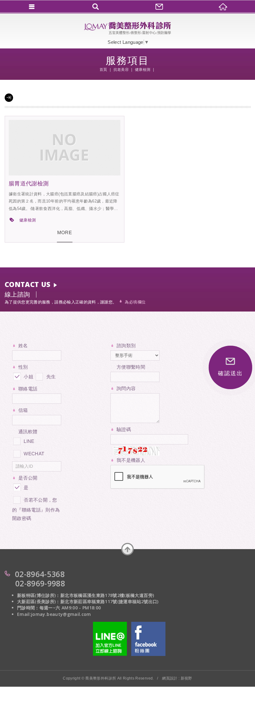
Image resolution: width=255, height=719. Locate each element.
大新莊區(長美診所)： (38, 601)
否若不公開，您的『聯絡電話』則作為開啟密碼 (36, 509)
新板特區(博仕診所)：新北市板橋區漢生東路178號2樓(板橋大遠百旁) (85, 595)
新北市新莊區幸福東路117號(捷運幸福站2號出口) (109, 601)
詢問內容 (126, 388)
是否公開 (27, 477)
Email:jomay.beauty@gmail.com (54, 614)
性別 (23, 367)
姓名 (23, 345)
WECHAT (34, 453)
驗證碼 (124, 429)
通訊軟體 (27, 431)
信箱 (23, 410)
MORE (64, 232)
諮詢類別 (126, 345)
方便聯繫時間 (131, 367)
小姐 (27, 376)
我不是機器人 (131, 460)
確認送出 (230, 373)
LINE (29, 441)
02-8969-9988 (40, 583)
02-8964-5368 (40, 574)
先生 (50, 376)
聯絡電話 (27, 388)
